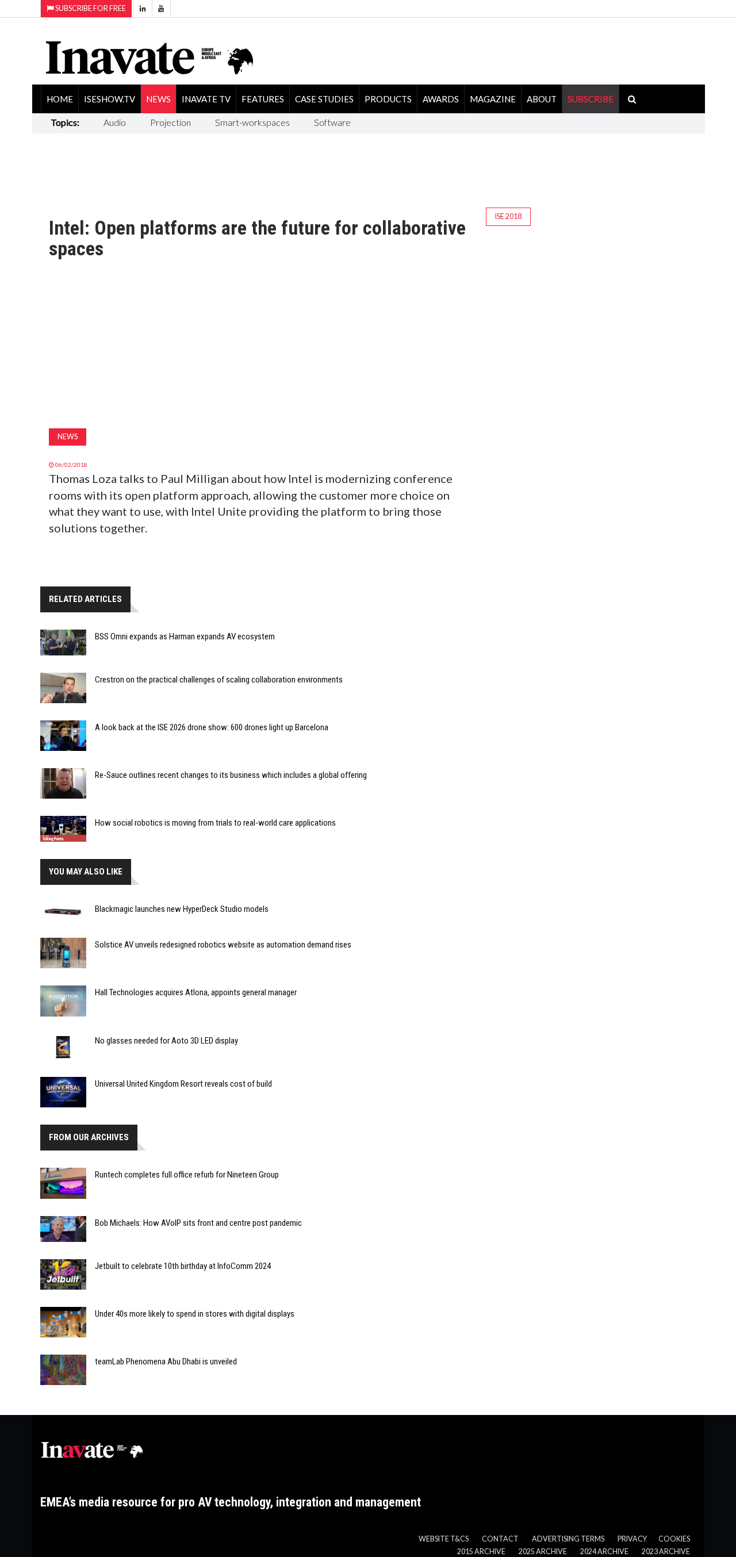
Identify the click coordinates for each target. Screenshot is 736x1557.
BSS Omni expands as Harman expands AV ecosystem (185, 636)
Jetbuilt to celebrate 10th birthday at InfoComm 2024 (183, 1266)
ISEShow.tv (109, 99)
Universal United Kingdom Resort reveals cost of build (183, 1084)
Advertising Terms (568, 1539)
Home (60, 99)
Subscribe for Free (90, 8)
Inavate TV (206, 99)
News (158, 99)
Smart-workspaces (252, 122)
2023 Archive (666, 1551)
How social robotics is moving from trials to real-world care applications (215, 823)
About (542, 99)
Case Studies (324, 99)
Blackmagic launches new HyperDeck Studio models (182, 909)
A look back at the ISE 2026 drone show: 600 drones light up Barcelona (211, 727)
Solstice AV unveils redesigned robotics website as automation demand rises (223, 944)
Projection (170, 122)
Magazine (493, 99)
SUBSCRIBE (591, 99)
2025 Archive (543, 1551)
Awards (441, 99)
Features (262, 99)
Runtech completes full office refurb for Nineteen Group (187, 1174)
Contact (500, 1539)
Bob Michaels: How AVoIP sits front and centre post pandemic (198, 1223)
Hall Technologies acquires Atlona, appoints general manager (196, 992)
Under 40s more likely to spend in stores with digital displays (194, 1314)
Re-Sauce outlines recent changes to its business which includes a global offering (231, 775)
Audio (114, 122)
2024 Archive (604, 1551)
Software (332, 122)
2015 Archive (481, 1551)
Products (388, 99)
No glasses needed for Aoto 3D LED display (166, 1041)
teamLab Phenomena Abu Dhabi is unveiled (166, 1361)
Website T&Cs (444, 1539)
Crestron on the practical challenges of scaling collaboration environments (219, 679)
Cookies (674, 1539)
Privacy (632, 1539)
